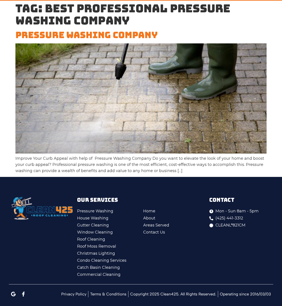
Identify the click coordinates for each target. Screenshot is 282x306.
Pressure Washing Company (86, 35)
